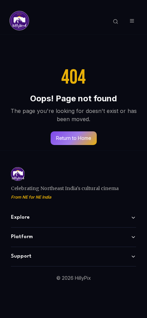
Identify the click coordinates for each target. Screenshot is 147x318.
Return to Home (73, 138)
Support (21, 256)
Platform (22, 237)
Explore (20, 217)
